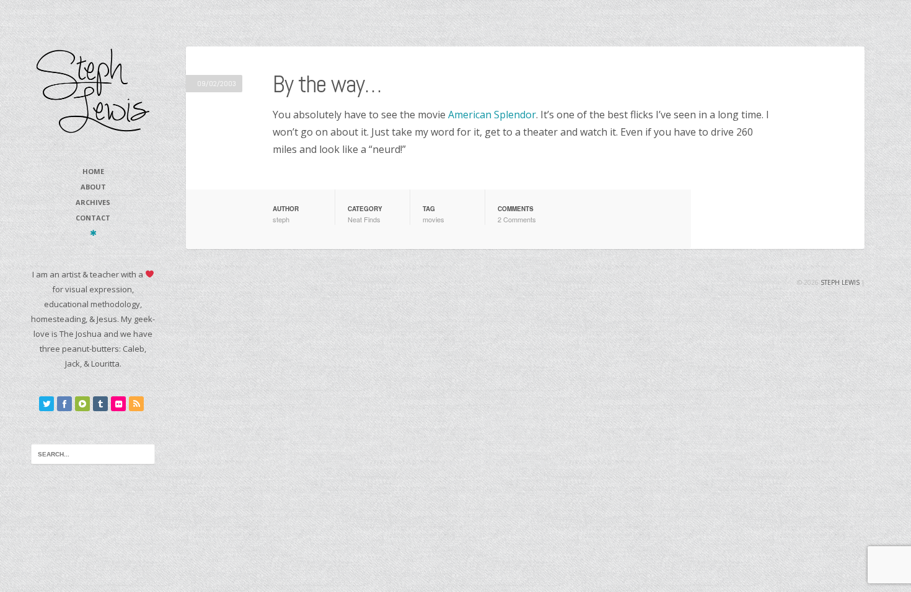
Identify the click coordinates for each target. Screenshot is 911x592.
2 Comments (517, 219)
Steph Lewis (840, 282)
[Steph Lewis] (93, 90)
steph (281, 219)
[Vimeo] (82, 403)
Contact (93, 217)
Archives (93, 202)
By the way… (327, 84)
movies (433, 219)
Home (93, 171)
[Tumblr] (100, 403)
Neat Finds (364, 219)
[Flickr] (118, 403)
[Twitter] (46, 403)
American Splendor (492, 114)
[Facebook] (64, 403)
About (93, 186)
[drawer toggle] (93, 232)
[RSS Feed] (136, 403)
